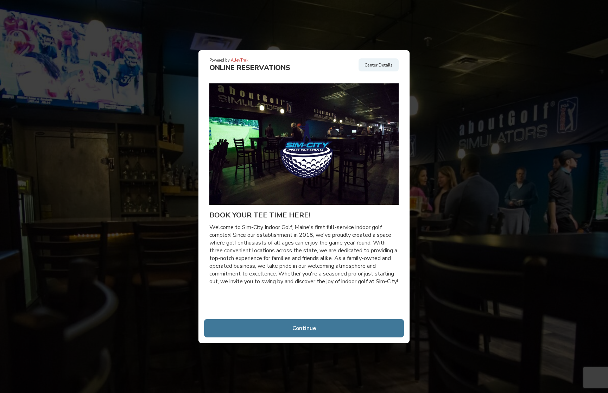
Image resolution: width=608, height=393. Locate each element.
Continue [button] (304, 328)
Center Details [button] (379, 65)
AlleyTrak (239, 60)
